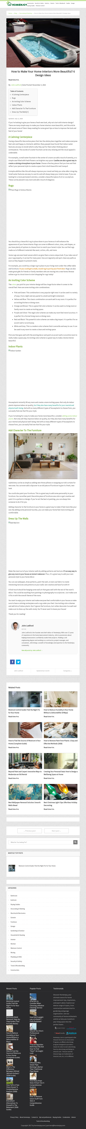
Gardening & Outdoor (17, 931)
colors (14, 284)
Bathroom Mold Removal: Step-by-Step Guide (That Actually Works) (13, 1020)
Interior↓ (47, 3)
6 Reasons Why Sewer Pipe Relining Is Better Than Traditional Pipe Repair (36, 1067)
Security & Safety (39, 3)
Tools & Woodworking (18, 966)
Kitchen (13, 944)
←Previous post (29, 831)
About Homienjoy (25, 1117)
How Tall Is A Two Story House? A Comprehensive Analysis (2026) (12, 1088)
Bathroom (14, 896)
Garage (73, 3)
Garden (68, 3)
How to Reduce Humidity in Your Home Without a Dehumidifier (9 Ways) (12, 1037)
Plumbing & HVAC (16, 957)
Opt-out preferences (45, 1117)
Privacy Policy (14, 1117)
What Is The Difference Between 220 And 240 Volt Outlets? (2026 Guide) (12, 1071)
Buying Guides (31, 5)
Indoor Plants (17, 105)
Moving (13, 953)
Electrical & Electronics (18, 913)
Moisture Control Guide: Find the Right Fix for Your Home (37, 866)
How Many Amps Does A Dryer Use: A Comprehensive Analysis (37, 1084)
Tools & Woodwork (60, 3)
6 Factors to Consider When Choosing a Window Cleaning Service (37, 1004)
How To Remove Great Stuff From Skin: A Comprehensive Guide (36, 1100)
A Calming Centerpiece (20, 94)
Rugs (14, 98)
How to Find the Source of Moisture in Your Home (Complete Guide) (13, 1054)
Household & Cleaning (18, 935)
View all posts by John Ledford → (32, 650)
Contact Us (34, 1117)
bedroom (13, 900)
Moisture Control (40, 5)
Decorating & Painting (18, 909)
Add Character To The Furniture (24, 108)
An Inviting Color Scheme (21, 101)
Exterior (52, 3)
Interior (13, 939)
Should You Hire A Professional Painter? (36, 1033)
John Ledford (16, 85)
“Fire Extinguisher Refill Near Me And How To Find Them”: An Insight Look (37, 1049)
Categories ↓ (67, 671)
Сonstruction (30, 3)
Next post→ (56, 831)
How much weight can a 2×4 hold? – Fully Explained (36, 1019)
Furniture (14, 922)
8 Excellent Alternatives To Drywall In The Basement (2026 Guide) (12, 1105)
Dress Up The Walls (19, 112)
